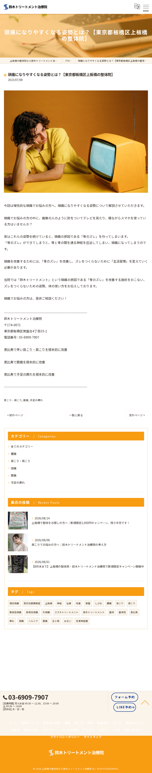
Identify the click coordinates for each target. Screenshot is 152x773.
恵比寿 (134, 612)
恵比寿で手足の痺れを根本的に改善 (29, 374)
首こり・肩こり (13, 400)
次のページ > (137, 415)
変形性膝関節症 (32, 603)
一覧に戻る (76, 415)
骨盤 (88, 603)
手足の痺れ (36, 400)
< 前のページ (15, 415)
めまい (67, 620)
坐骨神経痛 (82, 620)
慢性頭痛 (14, 603)
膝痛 (25, 400)
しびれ (98, 603)
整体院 (122, 612)
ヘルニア (33, 620)
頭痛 (13, 468)
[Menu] (145, 6)
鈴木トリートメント (93, 612)
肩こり (131, 603)
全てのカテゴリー (22, 446)
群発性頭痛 (32, 612)
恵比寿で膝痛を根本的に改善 (24, 362)
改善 (78, 603)
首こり (120, 603)
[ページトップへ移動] (145, 702)
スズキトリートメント (66, 612)
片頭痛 (46, 612)
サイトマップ (93, 737)
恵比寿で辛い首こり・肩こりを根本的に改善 (35, 349)
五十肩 (55, 620)
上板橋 (48, 603)
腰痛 (13, 454)
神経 (59, 603)
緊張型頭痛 (15, 612)
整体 (111, 612)
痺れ (12, 620)
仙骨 (68, 603)
